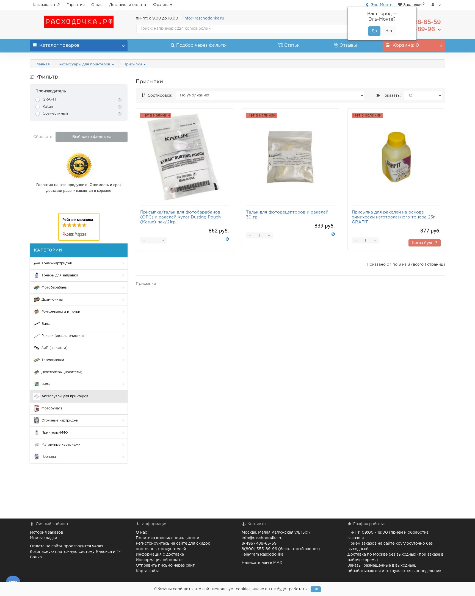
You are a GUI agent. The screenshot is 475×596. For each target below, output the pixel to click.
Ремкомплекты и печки (61, 311)
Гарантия (76, 5)
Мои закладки (43, 538)
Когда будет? (424, 243)
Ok (315, 589)
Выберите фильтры (91, 136)
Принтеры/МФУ (55, 432)
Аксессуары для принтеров (85, 64)
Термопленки (53, 360)
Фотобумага (52, 408)
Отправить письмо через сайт (165, 565)
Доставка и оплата (127, 5)
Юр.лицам (162, 5)
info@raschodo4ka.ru (203, 18)
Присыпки (133, 64)
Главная (42, 64)
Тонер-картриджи (57, 263)
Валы (46, 323)
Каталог (59, 45)
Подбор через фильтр (201, 45)
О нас (97, 5)
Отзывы (348, 45)
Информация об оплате (159, 560)
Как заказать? (46, 5)
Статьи (292, 45)
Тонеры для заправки (60, 275)
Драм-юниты (52, 299)
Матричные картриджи (61, 444)
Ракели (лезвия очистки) (63, 335)
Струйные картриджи (60, 420)
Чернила (49, 456)
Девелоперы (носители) (62, 372)
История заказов (46, 532)
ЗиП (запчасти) (54, 348)
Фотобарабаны (54, 287)
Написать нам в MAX (262, 562)
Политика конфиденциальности (167, 538)
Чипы (46, 384)
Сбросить (42, 136)
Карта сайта (147, 571)
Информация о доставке (160, 554)
